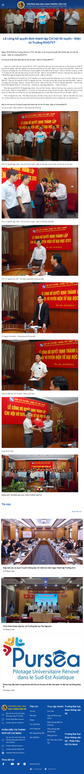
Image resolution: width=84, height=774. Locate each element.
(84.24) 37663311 (17, 723)
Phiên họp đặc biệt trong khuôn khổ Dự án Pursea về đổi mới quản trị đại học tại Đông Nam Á (42, 685)
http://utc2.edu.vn (18, 753)
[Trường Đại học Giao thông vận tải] (42, 5)
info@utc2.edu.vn (16, 746)
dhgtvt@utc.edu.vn (17, 719)
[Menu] (3, 5)
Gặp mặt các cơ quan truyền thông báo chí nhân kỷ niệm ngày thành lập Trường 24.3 (39, 568)
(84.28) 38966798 (18, 749)
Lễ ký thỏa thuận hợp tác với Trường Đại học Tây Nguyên (27, 626)
